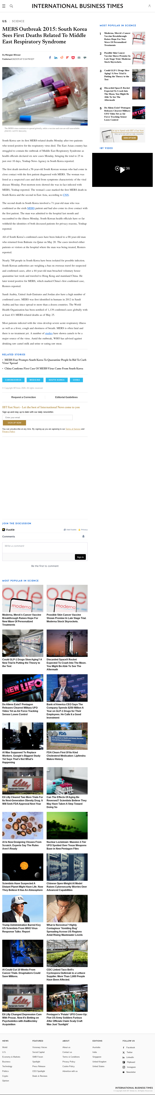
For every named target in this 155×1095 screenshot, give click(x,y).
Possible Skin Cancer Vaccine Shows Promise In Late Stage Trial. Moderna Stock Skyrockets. (66, 618)
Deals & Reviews (39, 1076)
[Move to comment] (85, 57)
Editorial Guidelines (66, 397)
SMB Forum (37, 1057)
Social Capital (38, 1052)
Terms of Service (73, 429)
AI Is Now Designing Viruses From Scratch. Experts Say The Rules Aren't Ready (21, 845)
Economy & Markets (11, 1057)
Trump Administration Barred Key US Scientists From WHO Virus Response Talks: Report (21, 928)
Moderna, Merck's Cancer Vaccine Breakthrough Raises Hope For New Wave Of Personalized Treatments (117, 39)
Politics (5, 1071)
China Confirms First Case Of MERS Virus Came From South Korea (44, 368)
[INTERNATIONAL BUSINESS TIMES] (77, 6)
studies (49, 333)
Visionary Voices (39, 1047)
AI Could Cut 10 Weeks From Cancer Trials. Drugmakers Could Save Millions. (21, 973)
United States (98, 1066)
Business (6, 1062)
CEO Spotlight (38, 1071)
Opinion (5, 1081)
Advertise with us (70, 1071)
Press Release (38, 1066)
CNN (66, 195)
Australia (96, 1047)
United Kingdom (99, 1062)
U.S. (4, 1052)
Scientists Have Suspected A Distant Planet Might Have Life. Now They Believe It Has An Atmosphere (22, 886)
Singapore (96, 1057)
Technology (7, 1066)
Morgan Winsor (13, 54)
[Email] (79, 57)
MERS (31, 208)
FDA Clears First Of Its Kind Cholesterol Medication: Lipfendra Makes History (66, 755)
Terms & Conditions (71, 1057)
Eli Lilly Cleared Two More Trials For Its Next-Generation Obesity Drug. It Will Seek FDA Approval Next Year (22, 800)
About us (66, 1047)
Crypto (5, 1076)
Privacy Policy (8, 431)
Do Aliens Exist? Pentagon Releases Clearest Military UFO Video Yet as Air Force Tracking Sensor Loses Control (117, 114)
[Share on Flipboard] (67, 57)
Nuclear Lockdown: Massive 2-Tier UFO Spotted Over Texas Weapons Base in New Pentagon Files (66, 845)
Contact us (67, 1052)
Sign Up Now (130, 138)
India (94, 1052)
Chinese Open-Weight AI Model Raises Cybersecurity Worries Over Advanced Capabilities (67, 886)
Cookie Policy (69, 1066)
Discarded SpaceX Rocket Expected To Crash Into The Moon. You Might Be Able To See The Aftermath (117, 94)
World (4, 1047)
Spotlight (36, 1062)
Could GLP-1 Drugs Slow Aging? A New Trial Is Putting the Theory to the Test (22, 662)
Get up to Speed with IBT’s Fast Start (127, 131)
